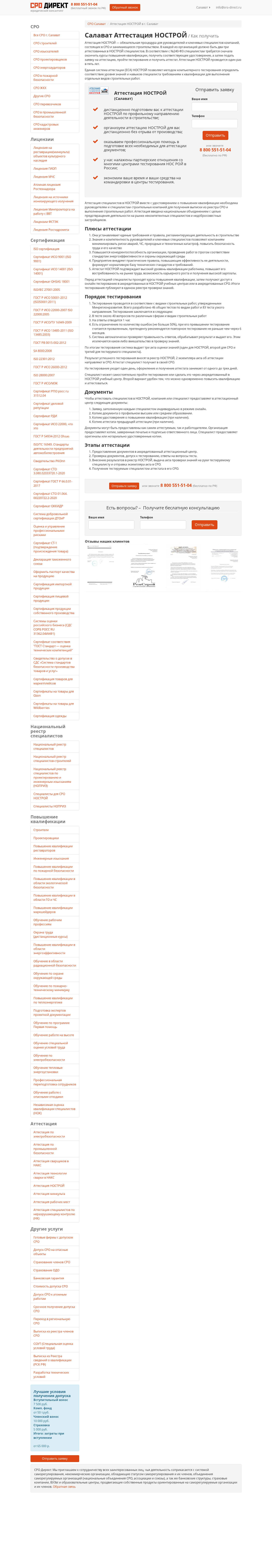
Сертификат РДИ (45, 416)
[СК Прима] (223, 567)
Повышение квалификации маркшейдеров (53, 910)
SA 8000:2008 (42, 351)
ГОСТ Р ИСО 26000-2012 (50, 367)
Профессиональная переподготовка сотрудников (54, 1082)
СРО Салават (97, 24)
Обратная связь (64, 1487)
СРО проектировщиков (50, 59)
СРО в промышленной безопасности (49, 114)
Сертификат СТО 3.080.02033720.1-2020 (49, 471)
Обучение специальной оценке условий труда (50, 1045)
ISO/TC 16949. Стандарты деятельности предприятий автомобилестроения (53, 448)
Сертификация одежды (49, 716)
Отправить (215, 135)
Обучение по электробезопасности (49, 1057)
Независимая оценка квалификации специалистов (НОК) (54, 1109)
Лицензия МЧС (44, 177)
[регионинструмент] (102, 565)
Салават (202, 7)
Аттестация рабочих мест (51, 1202)
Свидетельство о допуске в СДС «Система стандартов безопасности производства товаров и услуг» (54, 664)
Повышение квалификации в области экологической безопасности (54, 883)
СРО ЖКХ (40, 88)
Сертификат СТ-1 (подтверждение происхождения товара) (50, 547)
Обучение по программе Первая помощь (51, 1025)
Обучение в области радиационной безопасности (54, 963)
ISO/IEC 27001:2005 (46, 290)
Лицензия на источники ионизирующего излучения (53, 199)
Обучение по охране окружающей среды (48, 975)
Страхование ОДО (46, 1270)
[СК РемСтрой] (142, 567)
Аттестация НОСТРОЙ (48, 1186)
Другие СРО (42, 96)
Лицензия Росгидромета (51, 230)
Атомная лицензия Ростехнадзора (47, 187)
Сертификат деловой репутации (48, 406)
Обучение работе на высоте (53, 1035)
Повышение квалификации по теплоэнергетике (53, 1000)
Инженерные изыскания (51, 858)
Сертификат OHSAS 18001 (51, 282)
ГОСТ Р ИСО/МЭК (45, 383)
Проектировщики (46, 838)
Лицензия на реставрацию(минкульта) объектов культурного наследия (51, 154)
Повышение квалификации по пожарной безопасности (53, 869)
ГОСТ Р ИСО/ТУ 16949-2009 (52, 322)
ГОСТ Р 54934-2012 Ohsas (51, 436)
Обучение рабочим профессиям (47, 922)
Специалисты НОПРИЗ (49, 806)
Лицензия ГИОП (45, 169)
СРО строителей (45, 43)
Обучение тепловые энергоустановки (48, 1070)
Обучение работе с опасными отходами (48, 1094)
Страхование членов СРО (51, 1262)
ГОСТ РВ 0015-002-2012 (49, 343)
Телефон (198, 116)
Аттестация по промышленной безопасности (45, 1148)
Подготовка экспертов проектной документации (51, 1012)
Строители (41, 830)
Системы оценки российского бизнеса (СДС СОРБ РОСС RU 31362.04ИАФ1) (52, 627)
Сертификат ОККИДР (48, 506)
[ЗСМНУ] (183, 567)
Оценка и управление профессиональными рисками (49, 530)
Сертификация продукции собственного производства (53, 611)
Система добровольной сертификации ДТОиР (50, 516)
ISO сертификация (46, 249)
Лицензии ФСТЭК (45, 222)
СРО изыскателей (46, 51)
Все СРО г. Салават (46, 35)
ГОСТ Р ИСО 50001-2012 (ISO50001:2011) (50, 300)
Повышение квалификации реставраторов (53, 848)
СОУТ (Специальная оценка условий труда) (53, 1346)
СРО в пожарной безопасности (45, 78)
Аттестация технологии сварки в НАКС (50, 1175)
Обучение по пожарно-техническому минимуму (51, 988)
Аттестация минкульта (49, 1194)
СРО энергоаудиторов (49, 68)
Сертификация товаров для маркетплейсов (53, 681)
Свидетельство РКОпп (49, 461)
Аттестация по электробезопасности (49, 1134)
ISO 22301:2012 (44, 359)
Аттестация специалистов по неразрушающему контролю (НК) (54, 1214)
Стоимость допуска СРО (50, 1286)
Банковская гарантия (48, 1278)
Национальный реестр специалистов (49, 746)
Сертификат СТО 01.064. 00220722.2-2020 (50, 496)
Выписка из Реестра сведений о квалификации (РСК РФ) (52, 1360)
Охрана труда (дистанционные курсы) (50, 934)
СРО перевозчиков (47, 104)
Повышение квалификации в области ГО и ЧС (54, 897)
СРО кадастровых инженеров (45, 126)
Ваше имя (199, 99)
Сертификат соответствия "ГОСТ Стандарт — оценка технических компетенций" (53, 646)
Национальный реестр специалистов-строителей (52, 759)
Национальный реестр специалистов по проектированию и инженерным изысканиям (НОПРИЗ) (52, 777)
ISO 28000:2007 (44, 375)
